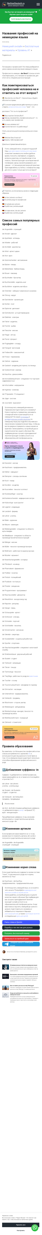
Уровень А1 (23, 50)
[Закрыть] (39, 10)
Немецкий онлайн (12, 46)
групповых (25, 417)
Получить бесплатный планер (16, 933)
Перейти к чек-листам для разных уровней (18, 928)
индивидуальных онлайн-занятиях (17, 419)
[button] (21, 450)
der (29, 754)
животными (33, 676)
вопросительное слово (17, 107)
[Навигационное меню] (38, 4)
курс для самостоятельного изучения (22, 151)
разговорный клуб (11, 914)
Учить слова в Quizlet (13, 922)
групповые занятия (32, 914)
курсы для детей (22, 916)
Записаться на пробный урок (16, 939)
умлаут (21, 810)
